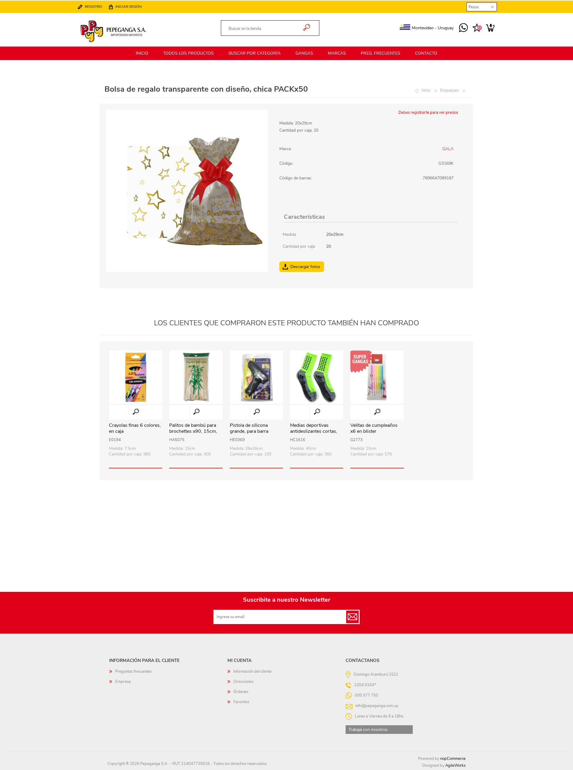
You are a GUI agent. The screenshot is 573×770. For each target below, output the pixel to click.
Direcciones (243, 681)
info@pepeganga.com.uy (376, 705)
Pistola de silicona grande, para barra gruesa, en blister (249, 431)
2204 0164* (365, 684)
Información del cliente (252, 671)
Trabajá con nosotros (368, 729)
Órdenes (240, 691)
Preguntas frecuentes (133, 671)
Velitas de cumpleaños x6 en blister (374, 428)
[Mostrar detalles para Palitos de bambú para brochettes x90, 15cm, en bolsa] (196, 377)
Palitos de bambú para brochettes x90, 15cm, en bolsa (193, 431)
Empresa (123, 681)
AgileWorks (455, 765)
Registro (93, 6)
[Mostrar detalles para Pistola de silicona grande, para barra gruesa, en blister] (256, 377)
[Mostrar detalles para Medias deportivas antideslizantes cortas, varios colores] (317, 377)
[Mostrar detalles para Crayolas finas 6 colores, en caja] (135, 377)
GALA (448, 149)
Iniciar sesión (128, 6)
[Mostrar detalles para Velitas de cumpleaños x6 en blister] (377, 377)
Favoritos (241, 702)
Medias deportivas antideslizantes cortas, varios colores (313, 431)
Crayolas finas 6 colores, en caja (135, 428)
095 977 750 (463, 28)
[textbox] (263, 29)
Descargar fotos (305, 267)
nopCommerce (453, 758)
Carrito (490, 28)
